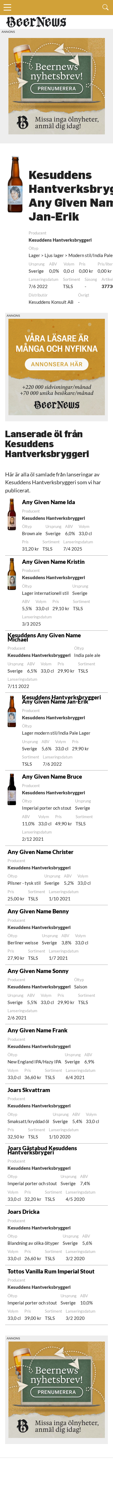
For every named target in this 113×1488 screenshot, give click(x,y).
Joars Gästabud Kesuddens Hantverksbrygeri (42, 1150)
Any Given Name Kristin (53, 561)
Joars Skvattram (29, 1089)
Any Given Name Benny (38, 911)
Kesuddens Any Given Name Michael (44, 637)
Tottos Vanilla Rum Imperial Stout (51, 1271)
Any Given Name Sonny (38, 970)
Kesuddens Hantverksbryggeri (60, 240)
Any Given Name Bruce (52, 776)
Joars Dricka (23, 1211)
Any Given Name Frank (37, 1030)
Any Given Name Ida (48, 501)
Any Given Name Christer (41, 851)
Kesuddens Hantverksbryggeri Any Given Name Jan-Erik (61, 699)
